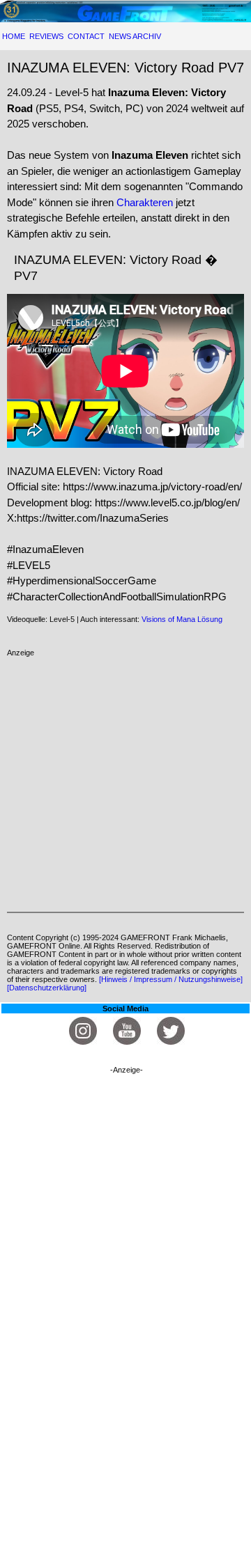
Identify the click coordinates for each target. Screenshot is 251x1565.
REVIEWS (46, 36)
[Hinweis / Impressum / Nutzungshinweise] (171, 979)
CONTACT (86, 36)
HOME (13, 36)
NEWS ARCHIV (135, 36)
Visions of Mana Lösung (182, 619)
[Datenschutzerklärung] (46, 987)
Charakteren (144, 202)
